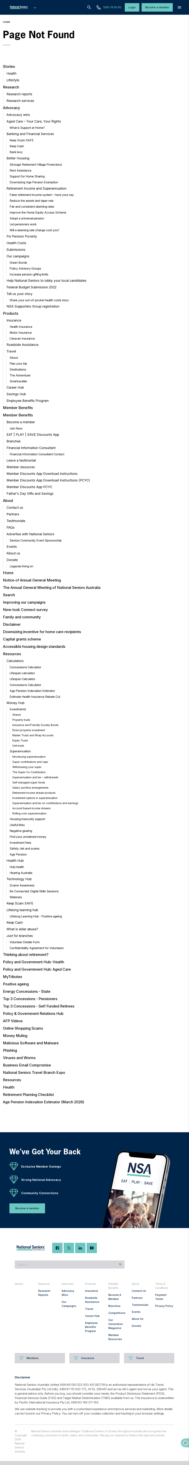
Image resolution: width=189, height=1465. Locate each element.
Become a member (20, 422)
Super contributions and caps (30, 761)
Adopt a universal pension (27, 218)
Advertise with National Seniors (30, 534)
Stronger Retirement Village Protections (36, 164)
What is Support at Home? (27, 128)
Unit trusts (18, 745)
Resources (12, 654)
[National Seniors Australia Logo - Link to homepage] (22, 7)
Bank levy (16, 152)
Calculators (15, 661)
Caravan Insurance (22, 338)
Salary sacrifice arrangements (30, 787)
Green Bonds (18, 262)
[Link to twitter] (69, 1248)
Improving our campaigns (24, 602)
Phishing (10, 1050)
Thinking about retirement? (26, 954)
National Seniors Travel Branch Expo (34, 1072)
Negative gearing (21, 831)
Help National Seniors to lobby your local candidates (46, 280)
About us (13, 553)
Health (11, 73)
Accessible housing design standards (34, 646)
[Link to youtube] (92, 1248)
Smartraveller (18, 381)
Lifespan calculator (22, 673)
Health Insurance (21, 327)
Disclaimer (12, 624)
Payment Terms (160, 1296)
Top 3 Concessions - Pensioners (30, 999)
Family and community (22, 617)
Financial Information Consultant (31, 448)
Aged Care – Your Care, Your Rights (33, 121)
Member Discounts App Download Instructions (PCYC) (48, 480)
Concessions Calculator (25, 667)
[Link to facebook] (57, 1248)
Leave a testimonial (21, 460)
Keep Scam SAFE (22, 140)
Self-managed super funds (28, 782)
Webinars (16, 897)
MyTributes (12, 977)
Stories (9, 66)
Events (11, 547)
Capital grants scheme (22, 639)
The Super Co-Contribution (29, 772)
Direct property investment (28, 730)
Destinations (18, 369)
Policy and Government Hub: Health (33, 962)
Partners (12, 514)
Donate (12, 560)
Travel (11, 351)
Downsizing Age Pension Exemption (34, 182)
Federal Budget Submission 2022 (31, 287)
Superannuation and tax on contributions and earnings (45, 803)
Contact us (14, 507)
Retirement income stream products (34, 792)
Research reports (19, 94)
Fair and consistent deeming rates (32, 206)
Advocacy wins (18, 115)
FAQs (10, 527)
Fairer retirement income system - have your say (42, 195)
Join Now (16, 428)
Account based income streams (31, 808)
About (14, 357)
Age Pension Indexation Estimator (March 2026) (43, 1102)
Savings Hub (16, 394)
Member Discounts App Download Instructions (42, 474)
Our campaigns (17, 256)
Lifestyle (12, 80)
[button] (179, 7)
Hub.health (17, 867)
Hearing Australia (21, 873)
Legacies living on (21, 566)
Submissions (15, 250)
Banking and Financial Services (30, 134)
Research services (20, 101)
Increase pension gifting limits (29, 274)
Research (11, 87)
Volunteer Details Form (25, 942)
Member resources (20, 467)
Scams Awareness (22, 885)
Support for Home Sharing (27, 176)
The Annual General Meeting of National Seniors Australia (51, 587)
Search (9, 595)
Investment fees (20, 842)
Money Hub (15, 703)
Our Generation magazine (115, 1324)
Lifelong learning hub (22, 910)
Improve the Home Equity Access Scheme (38, 212)
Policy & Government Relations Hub (33, 1013)
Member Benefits (18, 408)
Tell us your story (19, 294)
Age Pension (18, 854)
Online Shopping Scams (23, 1028)
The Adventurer (20, 375)
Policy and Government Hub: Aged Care (37, 969)
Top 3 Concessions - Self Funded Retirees (38, 1006)
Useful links (17, 825)
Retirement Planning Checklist (28, 1094)
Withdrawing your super (27, 767)
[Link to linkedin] (80, 1248)
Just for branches (19, 936)
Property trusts (21, 719)
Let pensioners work (23, 224)
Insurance (13, 320)
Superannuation (20, 751)
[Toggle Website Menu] (35, 7)
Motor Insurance (21, 332)
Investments (18, 709)
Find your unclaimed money (28, 837)
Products (10, 313)
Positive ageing (16, 984)
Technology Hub (19, 879)
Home (6, 22)
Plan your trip (18, 363)
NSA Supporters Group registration (32, 306)
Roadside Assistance (22, 345)
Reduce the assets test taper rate (32, 200)
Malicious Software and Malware (31, 1043)
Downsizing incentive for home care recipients (42, 632)
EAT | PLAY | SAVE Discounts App (32, 434)
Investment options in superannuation (35, 797)
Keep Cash (17, 146)
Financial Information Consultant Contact (37, 454)
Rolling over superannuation (29, 813)
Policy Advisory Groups (25, 268)
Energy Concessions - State (26, 991)
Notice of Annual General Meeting (32, 580)
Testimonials (15, 521)
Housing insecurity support (27, 819)
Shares (16, 714)
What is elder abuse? (22, 929)
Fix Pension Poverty (21, 236)
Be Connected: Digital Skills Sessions (34, 891)
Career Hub (15, 387)
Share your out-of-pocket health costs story (39, 300)
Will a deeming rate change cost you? (34, 230)
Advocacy (11, 108)
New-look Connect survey (25, 609)
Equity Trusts (20, 740)
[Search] (89, 7)
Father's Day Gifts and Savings (30, 493)
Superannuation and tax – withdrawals (35, 777)
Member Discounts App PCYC (29, 487)
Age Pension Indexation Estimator (32, 691)
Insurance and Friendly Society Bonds (35, 725)
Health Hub (15, 860)
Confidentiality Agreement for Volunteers (37, 948)
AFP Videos (13, 1021)
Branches (13, 441)
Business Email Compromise (27, 1065)
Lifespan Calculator (22, 679)
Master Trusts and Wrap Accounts (33, 735)
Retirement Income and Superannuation (36, 188)
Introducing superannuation (29, 756)
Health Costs (16, 243)
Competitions (117, 1312)
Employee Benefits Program (27, 401)
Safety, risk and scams (24, 848)
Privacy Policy (164, 1305)
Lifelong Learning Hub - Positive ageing (36, 916)
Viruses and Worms (19, 1058)
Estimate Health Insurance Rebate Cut (35, 697)
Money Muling (15, 1035)
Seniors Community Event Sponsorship (36, 540)
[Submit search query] (120, 1264)
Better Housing (17, 158)
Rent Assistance (20, 170)
